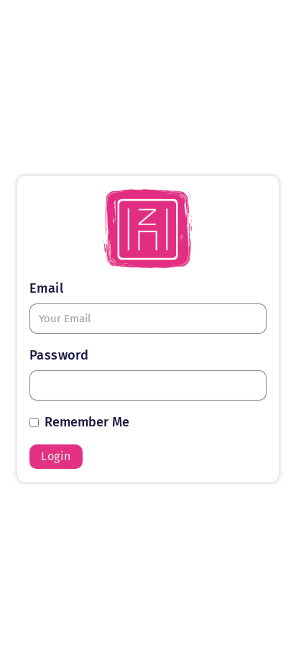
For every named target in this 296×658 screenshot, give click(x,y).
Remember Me (87, 422)
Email (46, 288)
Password (58, 355)
